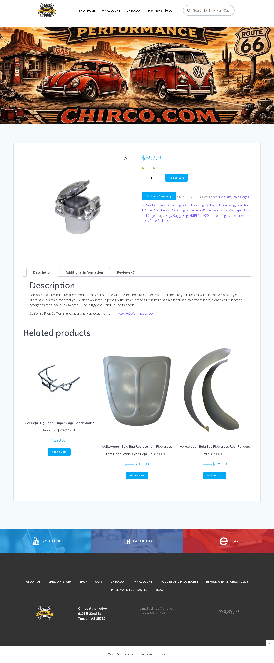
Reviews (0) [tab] (126, 272)
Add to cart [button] (59, 452)
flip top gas (221, 215)
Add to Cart (176, 177)
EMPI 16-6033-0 (200, 215)
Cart (98, 581)
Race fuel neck (160, 220)
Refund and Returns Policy (227, 581)
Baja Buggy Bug (176, 215)
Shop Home (87, 10)
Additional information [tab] (84, 272)
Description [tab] (42, 272)
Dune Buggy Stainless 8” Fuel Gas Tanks (198, 210)
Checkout (134, 10)
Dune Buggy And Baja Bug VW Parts (192, 205)
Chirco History (60, 581)
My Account (111, 10)
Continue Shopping (159, 196)
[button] (125, 159)
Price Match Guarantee (129, 590)
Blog (159, 590)
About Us (33, 581)
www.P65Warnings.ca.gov (135, 313)
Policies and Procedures (179, 581)
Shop (83, 581)
